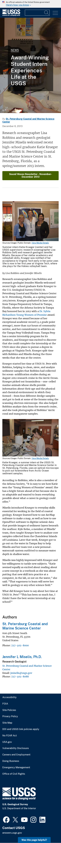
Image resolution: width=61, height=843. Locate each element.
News (15, 50)
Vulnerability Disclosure (15, 748)
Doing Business (10, 761)
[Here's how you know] (30, 4)
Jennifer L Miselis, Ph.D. (22, 657)
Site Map (7, 722)
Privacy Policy (10, 716)
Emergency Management (16, 767)
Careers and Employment (16, 754)
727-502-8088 (20, 676)
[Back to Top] (50, 832)
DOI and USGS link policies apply (20, 729)
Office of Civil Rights (13, 774)
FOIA (5, 703)
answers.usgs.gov (12, 832)
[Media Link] (30, 221)
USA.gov (7, 742)
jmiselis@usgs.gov (21, 672)
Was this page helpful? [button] (34, 840)
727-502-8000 (20, 645)
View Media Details (40, 243)
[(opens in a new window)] (6, 819)
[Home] (11, 15)
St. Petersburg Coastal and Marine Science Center (25, 626)
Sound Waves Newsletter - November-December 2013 (30, 175)
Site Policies (9, 710)
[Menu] (55, 13)
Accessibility (9, 697)
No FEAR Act (9, 735)
